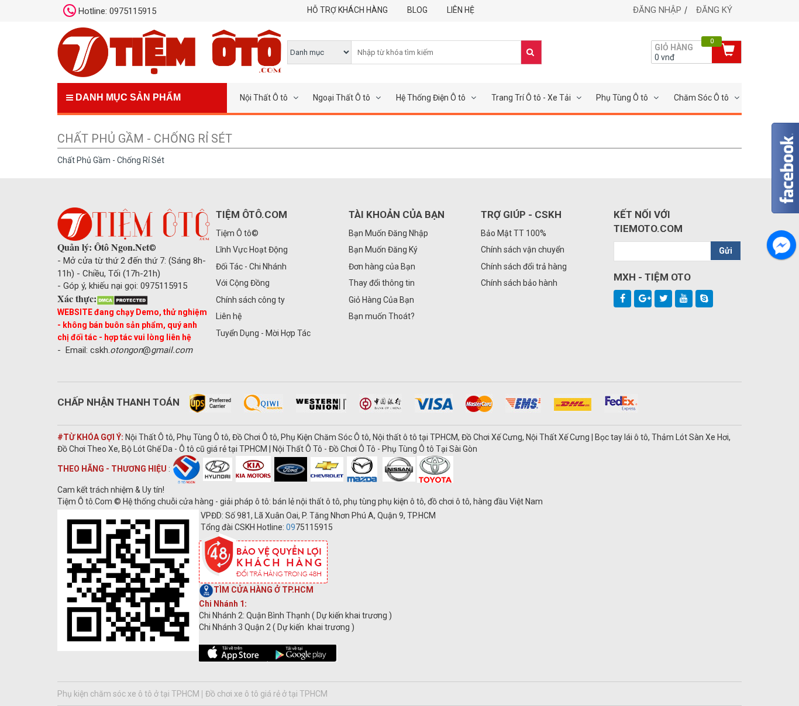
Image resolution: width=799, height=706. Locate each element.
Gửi (725, 250)
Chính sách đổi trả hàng (524, 266)
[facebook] (622, 298)
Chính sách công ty (250, 299)
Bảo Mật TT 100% (513, 233)
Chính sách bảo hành (519, 283)
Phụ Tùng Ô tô (622, 97)
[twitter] (663, 298)
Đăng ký (714, 10)
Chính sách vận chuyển (522, 249)
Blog (417, 10)
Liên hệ (460, 10)
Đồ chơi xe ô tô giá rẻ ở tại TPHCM (266, 693)
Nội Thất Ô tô (264, 97)
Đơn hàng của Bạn (382, 266)
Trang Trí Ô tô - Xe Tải (531, 97)
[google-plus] (643, 298)
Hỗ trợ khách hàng (347, 10)
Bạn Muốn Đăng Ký (383, 249)
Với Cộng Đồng (243, 283)
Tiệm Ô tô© (237, 233)
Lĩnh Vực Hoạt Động (252, 249)
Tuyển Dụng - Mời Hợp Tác (263, 333)
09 (290, 527)
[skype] (704, 298)
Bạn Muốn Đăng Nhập (388, 233)
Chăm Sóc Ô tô (701, 97)
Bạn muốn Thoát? (382, 316)
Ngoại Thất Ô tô (341, 97)
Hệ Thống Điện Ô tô (431, 97)
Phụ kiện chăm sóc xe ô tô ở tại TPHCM (128, 693)
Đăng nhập (657, 10)
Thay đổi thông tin (382, 283)
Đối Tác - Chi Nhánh (251, 266)
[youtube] (684, 298)
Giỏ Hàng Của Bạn (381, 299)
